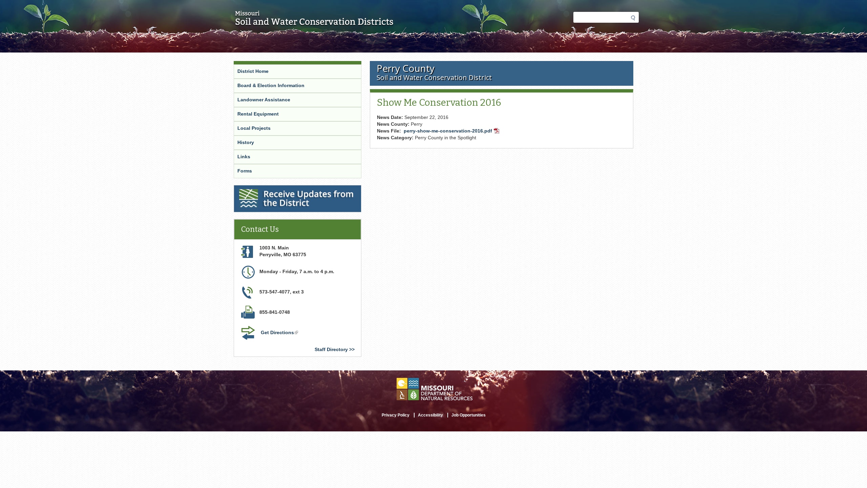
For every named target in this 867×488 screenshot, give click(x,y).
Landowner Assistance (263, 99)
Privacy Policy (395, 415)
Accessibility (430, 415)
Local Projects (254, 128)
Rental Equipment (258, 114)
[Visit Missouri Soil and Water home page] (314, 22)
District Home (253, 71)
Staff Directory (331, 349)
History (245, 142)
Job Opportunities (468, 415)
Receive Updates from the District (274, 189)
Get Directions (280, 333)
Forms (244, 171)
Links (243, 156)
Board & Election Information (270, 85)
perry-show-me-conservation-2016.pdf (452, 131)
